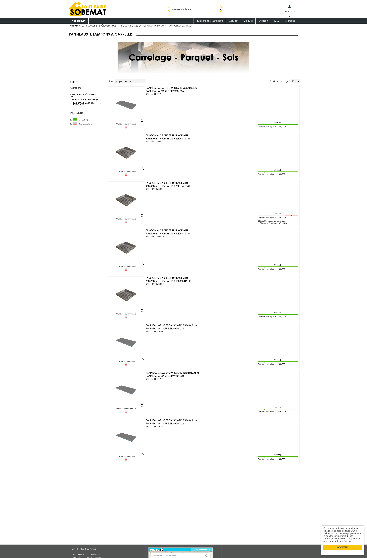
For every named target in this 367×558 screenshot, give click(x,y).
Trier (111, 81)
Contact (233, 20)
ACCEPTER (342, 547)
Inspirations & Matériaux (210, 20)
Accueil (248, 20)
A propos (290, 20)
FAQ (276, 20)
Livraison (263, 20)
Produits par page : (280, 81)
